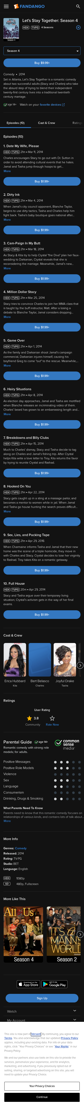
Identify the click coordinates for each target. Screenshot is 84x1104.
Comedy (20, 848)
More (7, 171)
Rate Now (52, 724)
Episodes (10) (16, 123)
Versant (36, 1034)
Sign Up (42, 998)
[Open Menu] (6, 6)
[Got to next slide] (80, 665)
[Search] (78, 6)
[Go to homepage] (30, 6)
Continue (42, 1097)
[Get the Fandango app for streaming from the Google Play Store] (54, 985)
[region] (42, 1063)
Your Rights (61, 1046)
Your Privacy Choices (42, 1086)
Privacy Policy (69, 1038)
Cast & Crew (46, 123)
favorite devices (50, 104)
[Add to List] (78, 27)
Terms (8, 1038)
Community (32, 724)
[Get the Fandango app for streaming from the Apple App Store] (28, 985)
